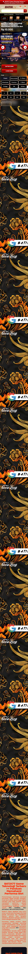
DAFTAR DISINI (9, 66)
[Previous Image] (3, 47)
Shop (2, 7)
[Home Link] (10, 7)
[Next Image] (25, 47)
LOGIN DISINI (9, 71)
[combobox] (12, 10)
